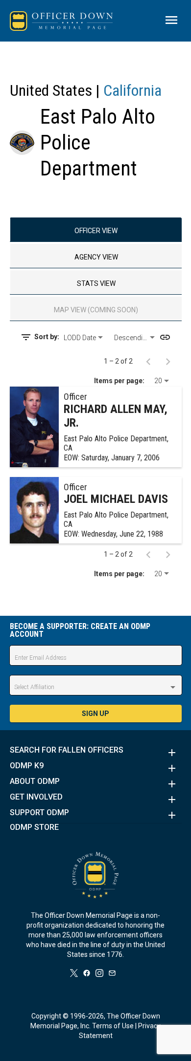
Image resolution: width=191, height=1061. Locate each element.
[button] (96, 752)
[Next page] (168, 361)
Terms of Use (113, 1026)
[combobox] (85, 338)
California (132, 90)
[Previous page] (148, 361)
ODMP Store (34, 827)
